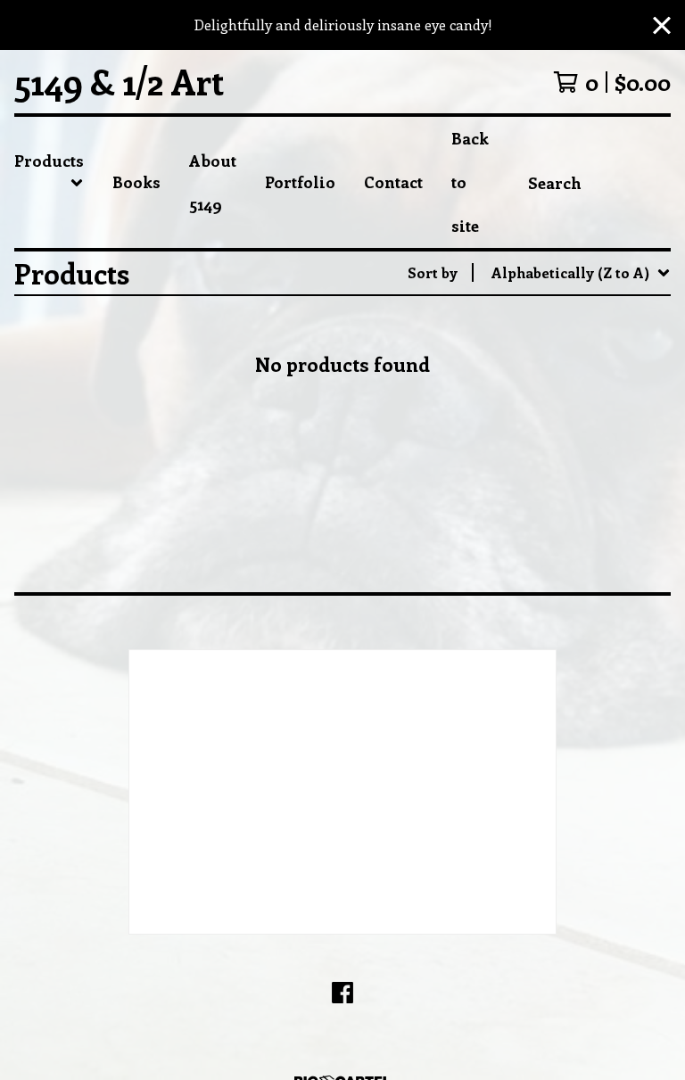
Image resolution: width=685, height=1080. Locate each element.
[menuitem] (49, 183)
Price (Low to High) (559, 518)
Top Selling (532, 376)
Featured (522, 318)
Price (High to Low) (559, 547)
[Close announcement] (662, 25)
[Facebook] (342, 992)
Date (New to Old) (554, 461)
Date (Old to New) (554, 490)
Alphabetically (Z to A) (571, 433)
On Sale (519, 347)
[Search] (671, 182)
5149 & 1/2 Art (119, 81)
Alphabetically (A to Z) (571, 404)
